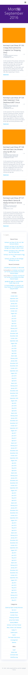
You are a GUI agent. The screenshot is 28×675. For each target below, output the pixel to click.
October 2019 (14, 368)
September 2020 (14, 341)
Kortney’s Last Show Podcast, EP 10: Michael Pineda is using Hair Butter (14, 287)
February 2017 (14, 445)
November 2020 (14, 336)
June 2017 (14, 435)
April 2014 (14, 530)
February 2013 (14, 565)
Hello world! (21, 267)
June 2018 (14, 405)
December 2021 (14, 306)
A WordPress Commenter (10, 267)
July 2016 (14, 463)
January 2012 (14, 597)
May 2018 (14, 408)
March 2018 (14, 413)
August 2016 (14, 460)
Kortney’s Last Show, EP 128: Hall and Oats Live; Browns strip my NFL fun (13, 149)
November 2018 (14, 393)
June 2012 (14, 585)
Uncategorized (14, 640)
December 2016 (14, 450)
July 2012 (14, 582)
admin (6, 54)
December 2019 (14, 363)
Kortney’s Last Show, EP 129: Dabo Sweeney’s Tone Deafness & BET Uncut (13, 100)
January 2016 (14, 478)
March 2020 (14, 356)
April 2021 (14, 323)
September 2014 (14, 518)
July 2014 (14, 523)
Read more (6, 74)
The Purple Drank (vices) (14, 637)
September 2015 (14, 488)
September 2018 (14, 398)
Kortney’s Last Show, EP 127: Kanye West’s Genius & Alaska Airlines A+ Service (13, 200)
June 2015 (14, 495)
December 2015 (14, 480)
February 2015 (14, 505)
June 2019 (14, 375)
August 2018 (14, 400)
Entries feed (14, 652)
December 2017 (14, 420)
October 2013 (14, 545)
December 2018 (14, 390)
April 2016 (14, 470)
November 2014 (14, 513)
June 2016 (14, 465)
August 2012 (14, 580)
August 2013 (14, 550)
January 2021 (14, 331)
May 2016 (14, 468)
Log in (14, 650)
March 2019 (14, 383)
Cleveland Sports (8, 105)
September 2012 (14, 577)
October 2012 (14, 575)
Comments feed (14, 654)
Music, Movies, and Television (9, 206)
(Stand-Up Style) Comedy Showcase (14, 607)
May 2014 (14, 528)
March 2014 (14, 533)
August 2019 (14, 373)
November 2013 (14, 543)
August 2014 (14, 520)
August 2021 (14, 313)
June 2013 (14, 555)
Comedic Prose (14, 615)
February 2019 (14, 385)
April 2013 (14, 560)
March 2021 (14, 326)
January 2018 (14, 418)
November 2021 (14, 308)
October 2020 (14, 338)
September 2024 (14, 298)
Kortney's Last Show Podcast (10, 56)
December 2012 (14, 570)
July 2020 (14, 346)
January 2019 (14, 388)
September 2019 (14, 371)
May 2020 (14, 351)
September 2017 (14, 428)
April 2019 (14, 380)
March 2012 (14, 592)
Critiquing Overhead (8, 55)
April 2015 (14, 500)
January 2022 (14, 303)
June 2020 (14, 348)
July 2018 (14, 403)
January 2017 (14, 448)
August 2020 (14, 343)
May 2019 (14, 378)
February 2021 (14, 328)
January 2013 (14, 567)
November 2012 (14, 572)
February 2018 (14, 415)
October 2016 (14, 455)
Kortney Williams (14, 622)
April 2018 (14, 410)
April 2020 (14, 353)
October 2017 (14, 425)
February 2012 (14, 595)
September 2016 (14, 458)
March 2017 (14, 443)
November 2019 (14, 365)
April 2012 (14, 590)
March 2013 (14, 562)
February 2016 (14, 475)
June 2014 (14, 525)
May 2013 (14, 557)
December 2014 (14, 510)
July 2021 (14, 316)
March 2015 (14, 503)
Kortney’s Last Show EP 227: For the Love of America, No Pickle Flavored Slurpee (14, 271)
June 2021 (14, 318)
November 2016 (14, 453)
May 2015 (14, 498)
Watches (14, 642)
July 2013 (14, 552)
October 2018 (14, 395)
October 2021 (14, 311)
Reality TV (14, 630)
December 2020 (14, 333)
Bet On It (14, 610)
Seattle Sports (11, 156)
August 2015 (14, 490)
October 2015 (14, 485)
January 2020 (14, 361)
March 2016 (14, 473)
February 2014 (14, 535)
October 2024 (14, 296)
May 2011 (14, 600)
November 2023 (14, 301)
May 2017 (14, 438)
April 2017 (14, 440)
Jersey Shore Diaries (14, 620)
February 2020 (14, 358)
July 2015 (14, 493)
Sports (9, 107)
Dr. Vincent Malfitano (10, 285)
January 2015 (14, 508)
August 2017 (14, 430)
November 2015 (14, 483)
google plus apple (9, 281)
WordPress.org (14, 657)
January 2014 (14, 538)
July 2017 (14, 433)
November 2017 (14, 423)
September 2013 (14, 548)
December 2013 (14, 540)
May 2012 (14, 587)
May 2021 (14, 321)
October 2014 (14, 515)
